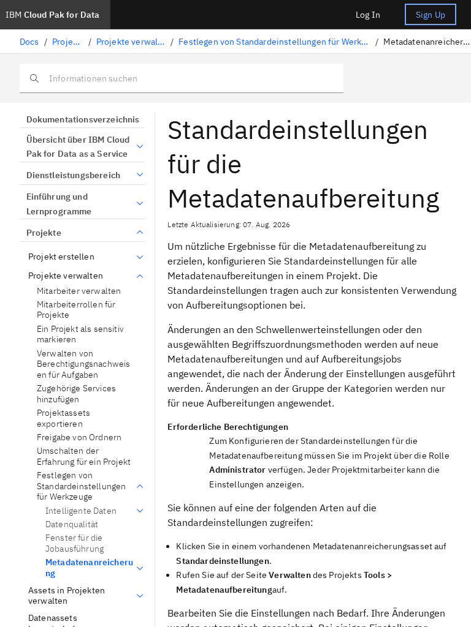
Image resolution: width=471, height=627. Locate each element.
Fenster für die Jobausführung (74, 543)
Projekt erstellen (61, 257)
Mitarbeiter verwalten (79, 291)
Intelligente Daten (81, 511)
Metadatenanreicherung (89, 568)
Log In (368, 15)
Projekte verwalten (131, 41)
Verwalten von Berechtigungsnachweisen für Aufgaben (83, 364)
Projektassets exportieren (63, 418)
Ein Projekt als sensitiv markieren (80, 334)
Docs (29, 41)
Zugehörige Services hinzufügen (76, 394)
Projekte (67, 41)
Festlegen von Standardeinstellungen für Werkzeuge (274, 41)
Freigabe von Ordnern (79, 437)
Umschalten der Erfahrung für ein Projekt (84, 456)
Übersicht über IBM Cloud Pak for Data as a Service (78, 147)
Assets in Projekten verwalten (66, 596)
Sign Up (430, 14)
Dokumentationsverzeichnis (83, 119)
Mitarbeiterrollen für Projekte (76, 310)
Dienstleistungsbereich (73, 175)
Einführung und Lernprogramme (59, 204)
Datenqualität (71, 524)
